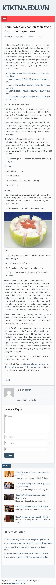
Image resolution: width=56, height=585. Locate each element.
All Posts (32, 400)
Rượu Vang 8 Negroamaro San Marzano (31, 506)
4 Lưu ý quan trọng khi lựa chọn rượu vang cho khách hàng (28, 543)
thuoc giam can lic (34, 367)
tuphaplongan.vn (18, 583)
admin (21, 37)
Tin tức (9, 37)
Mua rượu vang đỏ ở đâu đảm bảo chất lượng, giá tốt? (26, 553)
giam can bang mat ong (34, 364)
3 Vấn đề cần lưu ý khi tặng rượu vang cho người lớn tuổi (27, 540)
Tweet (7, 380)
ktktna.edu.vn (25, 8)
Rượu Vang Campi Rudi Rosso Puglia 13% (32, 517)
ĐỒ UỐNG (6, 466)
